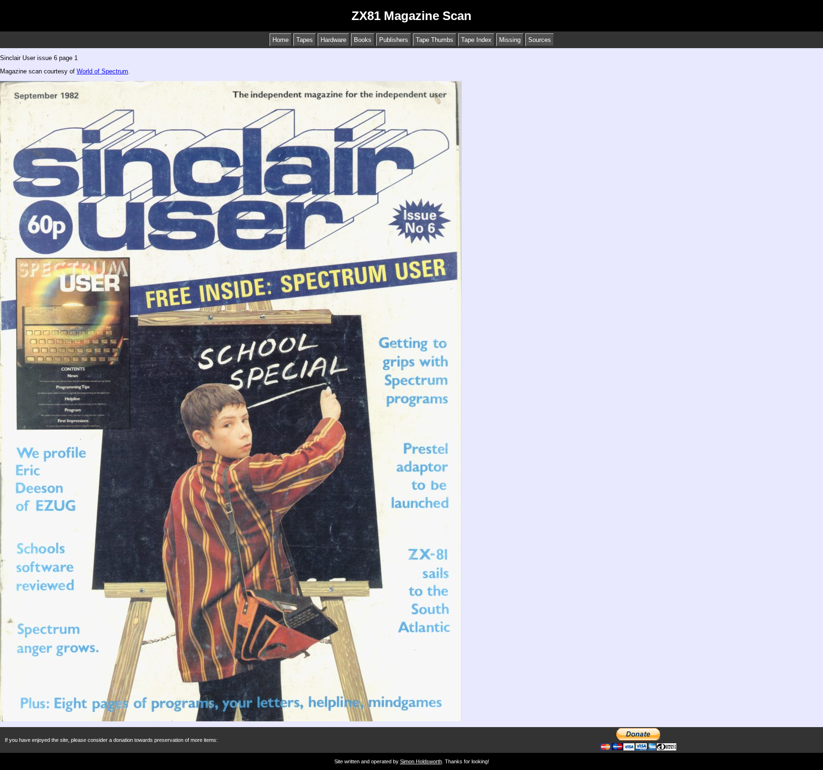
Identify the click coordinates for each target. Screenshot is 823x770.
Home (280, 39)
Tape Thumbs (434, 39)
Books (362, 39)
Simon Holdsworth (421, 761)
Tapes (304, 39)
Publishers (393, 39)
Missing (510, 39)
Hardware (333, 39)
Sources (539, 39)
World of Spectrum (102, 71)
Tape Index (476, 39)
